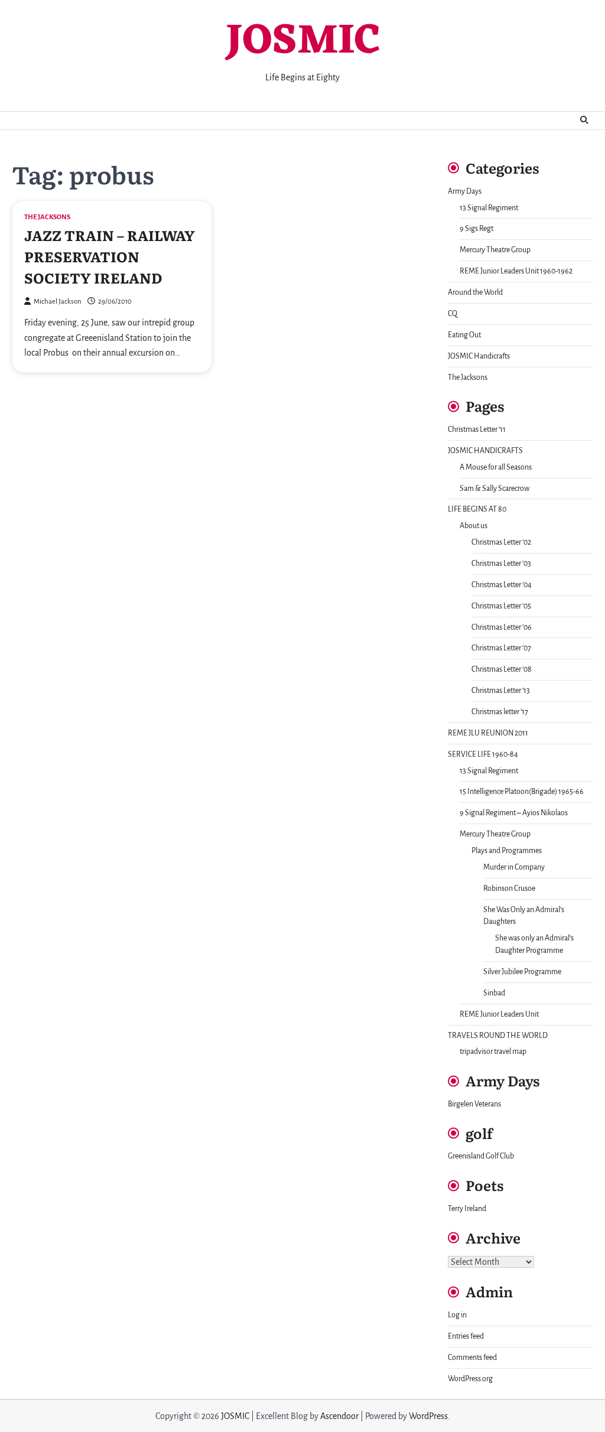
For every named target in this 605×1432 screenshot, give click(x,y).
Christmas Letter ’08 (501, 669)
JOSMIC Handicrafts (479, 356)
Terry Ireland (467, 1209)
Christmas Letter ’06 (501, 627)
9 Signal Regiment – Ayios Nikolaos (514, 813)
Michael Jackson (58, 301)
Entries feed (466, 1336)
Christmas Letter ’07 (501, 648)
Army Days (465, 191)
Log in (457, 1315)
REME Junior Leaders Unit (499, 1014)
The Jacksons (47, 217)
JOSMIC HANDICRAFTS (485, 451)
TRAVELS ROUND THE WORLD (498, 1035)
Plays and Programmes (506, 851)
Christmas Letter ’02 (501, 542)
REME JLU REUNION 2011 (488, 733)
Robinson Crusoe (509, 888)
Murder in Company (514, 867)
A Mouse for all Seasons (496, 467)
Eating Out (464, 335)
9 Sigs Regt (476, 228)
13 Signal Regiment (489, 208)
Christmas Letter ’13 (500, 690)
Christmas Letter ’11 (477, 429)
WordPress (428, 1416)
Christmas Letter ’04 (501, 585)
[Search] (584, 120)
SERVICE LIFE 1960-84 (483, 754)
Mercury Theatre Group (495, 250)
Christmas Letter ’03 (501, 563)
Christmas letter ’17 (499, 712)
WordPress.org (470, 1379)
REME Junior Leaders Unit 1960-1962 (516, 271)
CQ (452, 314)
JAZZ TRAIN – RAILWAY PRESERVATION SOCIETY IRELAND (109, 256)
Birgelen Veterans (474, 1104)
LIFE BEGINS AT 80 (477, 509)
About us (473, 526)
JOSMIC (303, 42)
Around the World (475, 292)
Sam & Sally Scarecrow (494, 488)
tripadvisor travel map (493, 1051)
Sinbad (494, 993)
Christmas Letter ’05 (501, 606)
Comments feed (472, 1357)
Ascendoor (339, 1416)
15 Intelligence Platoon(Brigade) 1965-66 (522, 791)
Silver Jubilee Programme (522, 972)
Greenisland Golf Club (481, 1156)
